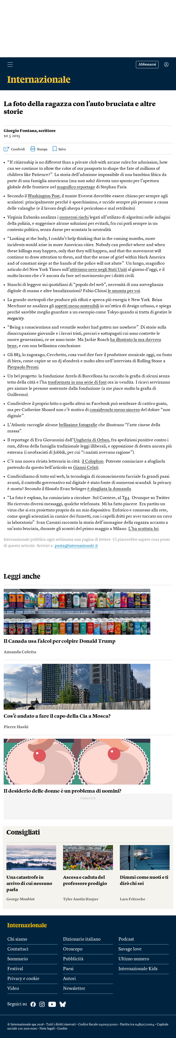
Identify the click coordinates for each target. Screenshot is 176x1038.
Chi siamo (17, 939)
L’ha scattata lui (143, 529)
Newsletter (74, 988)
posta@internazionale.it (76, 546)
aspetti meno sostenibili (77, 306)
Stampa (42, 149)
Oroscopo (72, 949)
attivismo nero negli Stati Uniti (98, 270)
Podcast (126, 939)
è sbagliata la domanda (109, 489)
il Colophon (93, 461)
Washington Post (44, 196)
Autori (69, 979)
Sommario (17, 959)
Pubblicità (73, 959)
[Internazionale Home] (28, 925)
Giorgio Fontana (20, 131)
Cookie (62, 1028)
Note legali (47, 1028)
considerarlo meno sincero (115, 410)
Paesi (68, 969)
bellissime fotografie (78, 425)
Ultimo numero (133, 959)
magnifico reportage (76, 187)
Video (13, 988)
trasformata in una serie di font (77, 382)
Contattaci (17, 949)
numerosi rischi (74, 217)
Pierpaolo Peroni (22, 367)
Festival (15, 969)
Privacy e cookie (23, 979)
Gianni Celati (85, 468)
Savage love (130, 949)
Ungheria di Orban (91, 440)
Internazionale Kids (137, 969)
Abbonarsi (147, 64)
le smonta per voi (124, 291)
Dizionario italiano (82, 939)
